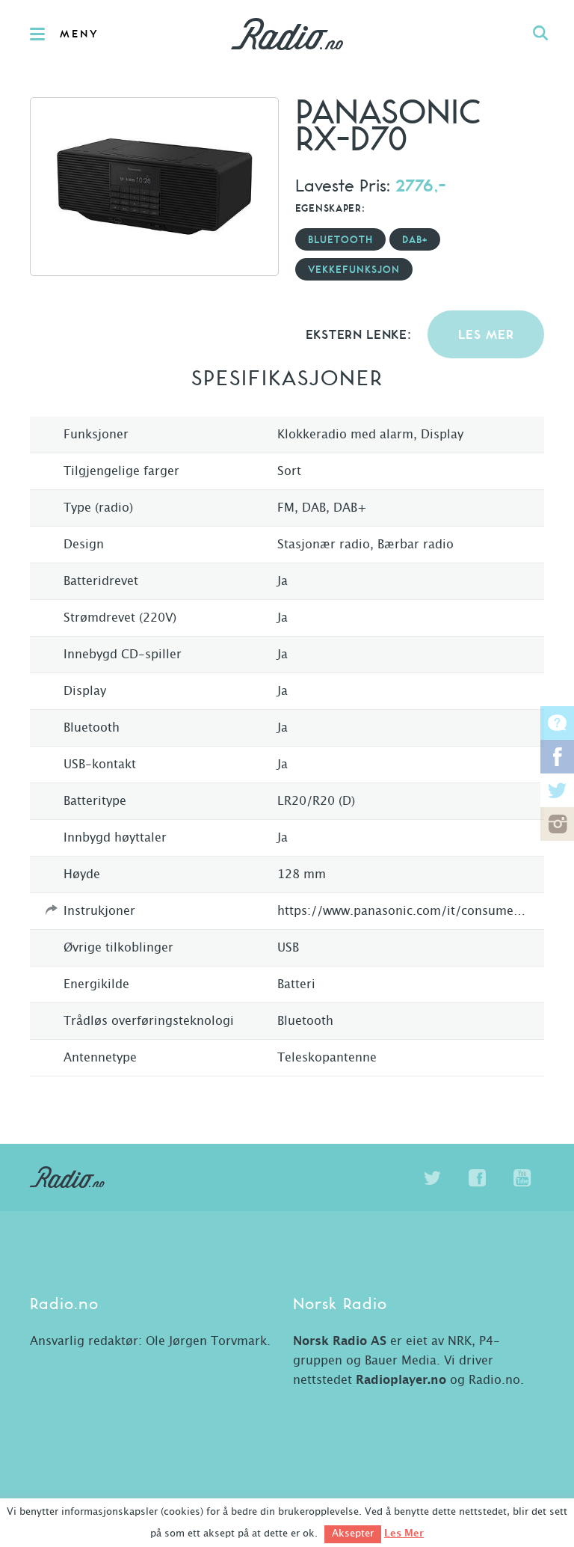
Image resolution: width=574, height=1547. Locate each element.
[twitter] (432, 1178)
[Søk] (540, 33)
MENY (79, 34)
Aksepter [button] (353, 1534)
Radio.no (287, 33)
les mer (486, 335)
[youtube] (521, 1178)
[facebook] (477, 1178)
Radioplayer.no (401, 1380)
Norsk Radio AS (339, 1341)
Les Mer (404, 1533)
